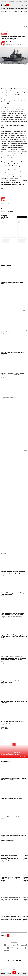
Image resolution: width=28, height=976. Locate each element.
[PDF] (10, 203)
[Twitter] (11, 960)
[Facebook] (8, 960)
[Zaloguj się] (23, 5)
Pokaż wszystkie (10, 211)
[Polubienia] (2, 969)
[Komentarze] (14, 969)
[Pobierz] (20, 44)
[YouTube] (17, 960)
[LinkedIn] (14, 960)
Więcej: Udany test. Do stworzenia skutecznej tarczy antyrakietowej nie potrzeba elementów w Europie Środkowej (14, 164)
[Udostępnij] (26, 969)
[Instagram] (20, 960)
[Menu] (26, 5)
